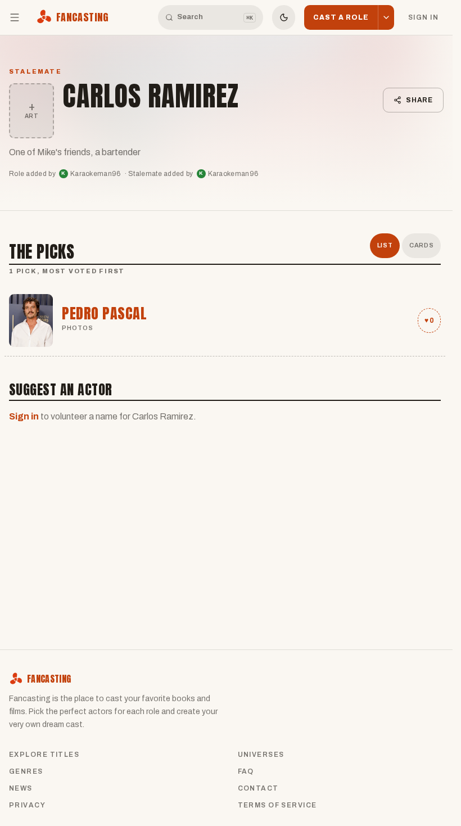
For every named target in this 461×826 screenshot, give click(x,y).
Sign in (423, 17)
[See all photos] (31, 320)
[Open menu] (14, 17)
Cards (421, 245)
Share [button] (419, 100)
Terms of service (277, 805)
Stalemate (35, 71)
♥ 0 (429, 320)
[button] (386, 17)
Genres (26, 771)
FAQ (246, 771)
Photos (78, 327)
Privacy (27, 805)
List (385, 245)
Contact (258, 788)
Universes (261, 755)
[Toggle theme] (284, 17)
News (21, 788)
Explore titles (44, 755)
